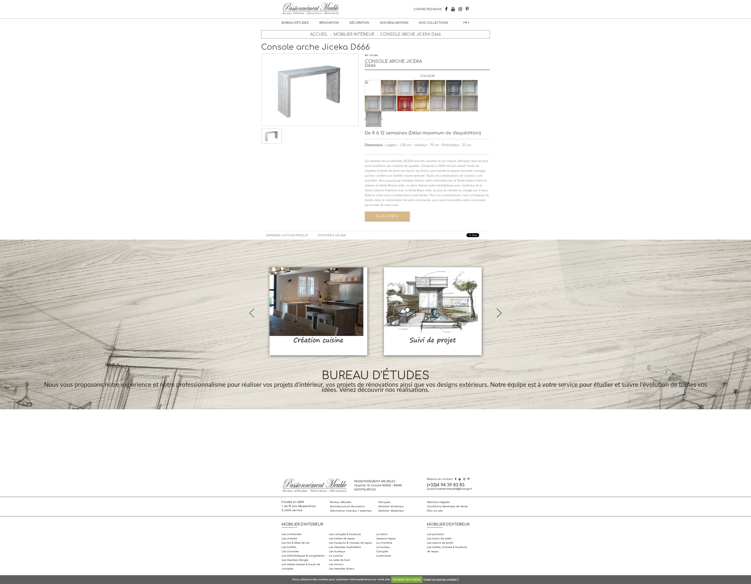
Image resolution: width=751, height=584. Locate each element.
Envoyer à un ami (332, 235)
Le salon (382, 534)
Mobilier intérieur (353, 34)
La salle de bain (339, 560)
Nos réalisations (394, 22)
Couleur (427, 76)
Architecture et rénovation (347, 506)
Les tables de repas (342, 538)
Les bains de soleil (439, 538)
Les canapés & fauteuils (345, 534)
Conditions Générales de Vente (447, 506)
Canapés (382, 551)
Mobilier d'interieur (391, 506)
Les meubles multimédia (345, 547)
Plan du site (435, 510)
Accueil (319, 34)
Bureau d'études (295, 22)
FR (465, 22)
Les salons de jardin (440, 543)
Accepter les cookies (406, 579)
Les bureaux (337, 551)
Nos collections (433, 22)
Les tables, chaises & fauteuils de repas (447, 549)
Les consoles (290, 551)
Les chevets (289, 538)
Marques (384, 502)
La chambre (384, 543)
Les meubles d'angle (295, 560)
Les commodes (291, 534)
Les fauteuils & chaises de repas (350, 543)
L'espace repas (385, 538)
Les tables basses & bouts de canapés (301, 566)
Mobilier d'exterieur (391, 510)
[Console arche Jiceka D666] (271, 135)
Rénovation (329, 22)
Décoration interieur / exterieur (351, 510)
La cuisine (336, 555)
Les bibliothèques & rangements (303, 555)
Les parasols (435, 534)
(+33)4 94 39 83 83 (445, 485)
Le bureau (383, 547)
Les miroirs (336, 564)
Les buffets (289, 547)
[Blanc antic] (373, 119)
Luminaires (383, 555)
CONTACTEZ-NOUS (428, 9)
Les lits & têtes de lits (295, 543)
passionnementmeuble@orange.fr (449, 489)
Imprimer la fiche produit (287, 235)
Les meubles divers (341, 568)
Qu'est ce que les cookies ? (441, 579)
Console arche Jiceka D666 (410, 34)
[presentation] (251, 313)
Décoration (359, 22)
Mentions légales (438, 502)
